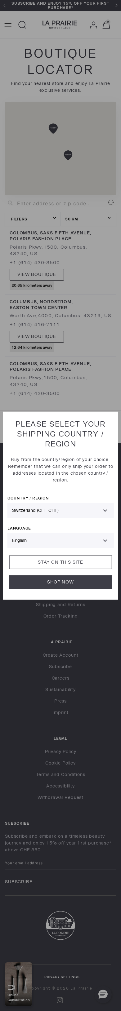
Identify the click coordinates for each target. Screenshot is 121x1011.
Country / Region (28, 497)
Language (19, 527)
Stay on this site (60, 562)
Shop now (60, 581)
